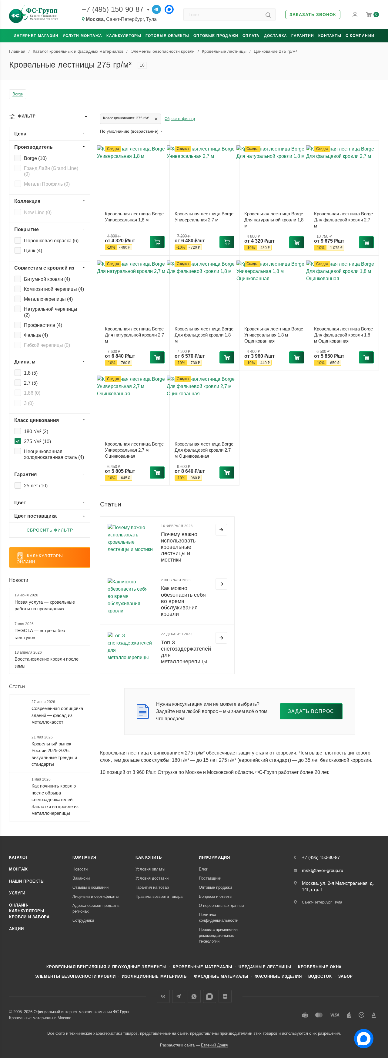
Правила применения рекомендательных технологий (218, 935)
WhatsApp (194, 996)
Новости (18, 580)
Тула (151, 19)
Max (209, 996)
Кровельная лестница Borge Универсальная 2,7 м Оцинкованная (134, 450)
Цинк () (33, 250)
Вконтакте (163, 996)
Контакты (329, 36)
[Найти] (268, 14)
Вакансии (81, 878)
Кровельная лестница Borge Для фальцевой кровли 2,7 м (343, 219)
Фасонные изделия (278, 976)
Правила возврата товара (158, 896)
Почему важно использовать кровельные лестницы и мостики (179, 547)
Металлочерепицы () (48, 299)
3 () (29, 403)
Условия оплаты (150, 869)
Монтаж (18, 869)
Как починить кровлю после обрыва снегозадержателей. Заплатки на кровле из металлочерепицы (55, 799)
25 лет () (36, 485)
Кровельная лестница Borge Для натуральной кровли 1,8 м (273, 219)
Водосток (320, 976)
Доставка (275, 36)
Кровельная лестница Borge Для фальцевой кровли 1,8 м (204, 334)
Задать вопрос (311, 711)
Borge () (35, 158)
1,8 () (31, 373)
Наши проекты (27, 881)
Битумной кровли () (47, 279)
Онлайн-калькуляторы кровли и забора (29, 911)
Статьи (17, 686)
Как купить (148, 857)
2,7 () (31, 383)
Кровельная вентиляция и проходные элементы (106, 967)
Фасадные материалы (221, 976)
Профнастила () (43, 325)
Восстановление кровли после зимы (47, 662)
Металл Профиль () (47, 184)
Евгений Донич (214, 1045)
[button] (312, 14)
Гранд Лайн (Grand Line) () (51, 171)
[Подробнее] (221, 530)
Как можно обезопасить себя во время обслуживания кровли (183, 601)
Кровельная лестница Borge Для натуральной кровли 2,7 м (134, 334)
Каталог (18, 857)
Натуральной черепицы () (50, 312)
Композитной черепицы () (54, 289)
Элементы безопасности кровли (75, 976)
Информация (214, 857)
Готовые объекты (167, 36)
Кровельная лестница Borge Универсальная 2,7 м (204, 216)
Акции (16, 929)
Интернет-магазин (36, 36)
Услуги (17, 893)
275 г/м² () (37, 441)
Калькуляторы (123, 36)
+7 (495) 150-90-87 (112, 9)
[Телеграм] (156, 9)
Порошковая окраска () (51, 240)
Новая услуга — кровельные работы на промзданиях (45, 605)
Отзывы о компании (90, 887)
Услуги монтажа (82, 36)
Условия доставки (152, 878)
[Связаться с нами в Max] (361, 1036)
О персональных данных (221, 905)
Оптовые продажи (215, 36)
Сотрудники (83, 920)
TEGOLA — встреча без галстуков (40, 634)
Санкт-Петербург (125, 19)
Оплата (250, 36)
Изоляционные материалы (155, 976)
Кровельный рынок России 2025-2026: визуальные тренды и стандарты (54, 754)
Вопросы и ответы (215, 896)
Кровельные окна (320, 967)
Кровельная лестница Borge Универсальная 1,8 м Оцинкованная (273, 334)
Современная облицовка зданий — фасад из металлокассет (57, 715)
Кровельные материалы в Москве (40, 1018)
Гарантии (302, 36)
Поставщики (210, 878)
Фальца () (36, 335)
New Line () (38, 212)
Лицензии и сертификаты (95, 896)
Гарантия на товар (152, 887)
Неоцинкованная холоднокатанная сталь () (54, 454)
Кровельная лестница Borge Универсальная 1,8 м (134, 216)
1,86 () (32, 393)
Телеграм (178, 996)
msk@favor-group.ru (322, 870)
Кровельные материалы (202, 967)
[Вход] (355, 14)
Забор (345, 976)
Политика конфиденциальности (218, 917)
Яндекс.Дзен (225, 996)
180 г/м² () (36, 431)
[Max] (169, 9)
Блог (203, 869)
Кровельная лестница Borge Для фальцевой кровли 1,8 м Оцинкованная (343, 334)
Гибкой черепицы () (47, 345)
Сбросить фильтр (180, 119)
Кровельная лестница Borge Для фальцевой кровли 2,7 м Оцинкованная (204, 450)
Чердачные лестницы (265, 967)
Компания (84, 857)
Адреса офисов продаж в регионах (95, 908)
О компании (360, 36)
